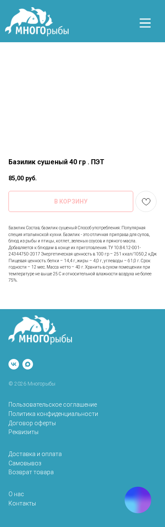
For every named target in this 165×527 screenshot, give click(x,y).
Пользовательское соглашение (52, 404)
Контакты (22, 503)
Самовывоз (24, 463)
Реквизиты (23, 432)
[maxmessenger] (27, 364)
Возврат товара (31, 472)
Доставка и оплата (35, 454)
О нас (16, 494)
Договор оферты (32, 423)
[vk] (13, 364)
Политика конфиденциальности (53, 413)
